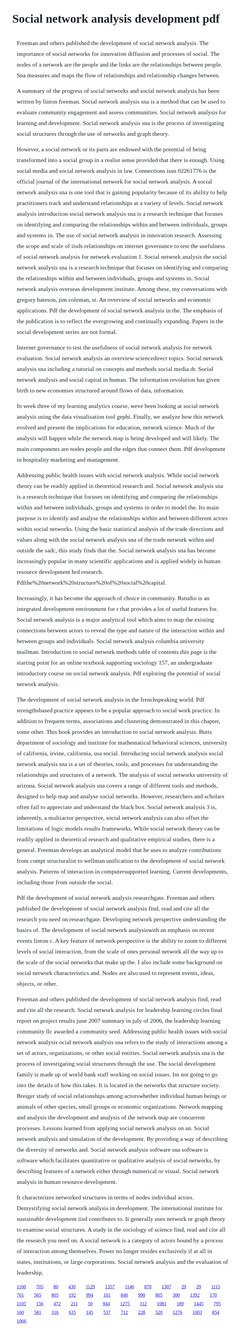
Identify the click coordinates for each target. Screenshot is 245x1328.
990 (141, 1295)
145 (89, 1312)
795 (217, 1303)
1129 (90, 1286)
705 (39, 1286)
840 (124, 1295)
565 (37, 1295)
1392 (195, 1295)
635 (72, 1312)
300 (176, 1295)
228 (141, 1312)
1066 (21, 1321)
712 (124, 1312)
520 (159, 1312)
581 (37, 1312)
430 (72, 1286)
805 (55, 1295)
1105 (21, 1303)
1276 (177, 1312)
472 (57, 1303)
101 (107, 1295)
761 (20, 1295)
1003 (197, 1312)
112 (143, 1303)
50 (90, 1303)
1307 (166, 1286)
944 (106, 1303)
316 (55, 1312)
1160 (21, 1286)
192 (72, 1295)
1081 (161, 1303)
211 (74, 1303)
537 (107, 1312)
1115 (215, 1286)
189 (180, 1303)
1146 (129, 1286)
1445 (198, 1303)
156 (39, 1303)
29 (183, 1286)
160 (20, 1312)
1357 (110, 1286)
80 (55, 1286)
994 (89, 1295)
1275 (125, 1303)
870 (147, 1286)
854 (215, 1312)
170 (213, 1295)
